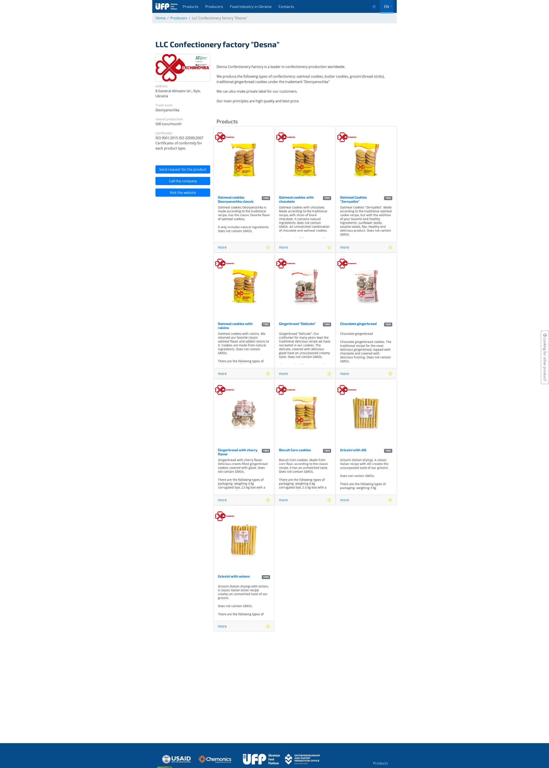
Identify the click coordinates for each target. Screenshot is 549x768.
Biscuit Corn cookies (295, 450)
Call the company (183, 181)
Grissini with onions (234, 576)
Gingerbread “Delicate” (297, 323)
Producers (214, 6)
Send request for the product (183, 169)
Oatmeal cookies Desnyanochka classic (236, 199)
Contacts (286, 6)
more (222, 247)
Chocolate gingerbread (358, 323)
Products (190, 6)
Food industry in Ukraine (251, 6)
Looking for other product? (545, 359)
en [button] (386, 6)
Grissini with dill (353, 450)
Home (161, 18)
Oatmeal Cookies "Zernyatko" (353, 199)
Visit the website (183, 192)
